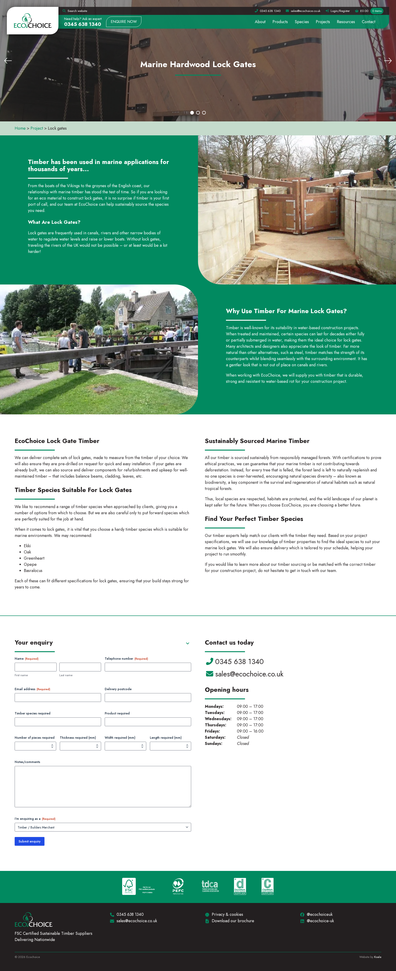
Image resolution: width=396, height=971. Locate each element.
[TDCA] (210, 887)
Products (280, 22)
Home (20, 128)
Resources (346, 22)
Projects (323, 22)
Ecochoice (33, 20)
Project (36, 128)
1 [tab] (192, 113)
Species (302, 22)
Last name (65, 675)
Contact (368, 22)
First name (21, 675)
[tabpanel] (198, 60)
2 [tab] (198, 113)
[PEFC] (178, 887)
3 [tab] (204, 113)
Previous (8, 60)
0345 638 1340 (82, 24)
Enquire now (124, 21)
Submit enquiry (30, 841)
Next (388, 60)
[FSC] (138, 887)
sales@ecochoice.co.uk (249, 674)
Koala (377, 957)
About (260, 22)
